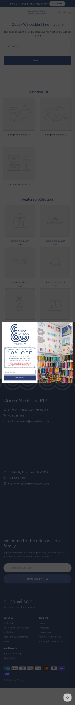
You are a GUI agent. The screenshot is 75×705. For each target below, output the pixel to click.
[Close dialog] (70, 324)
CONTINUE (20, 377)
